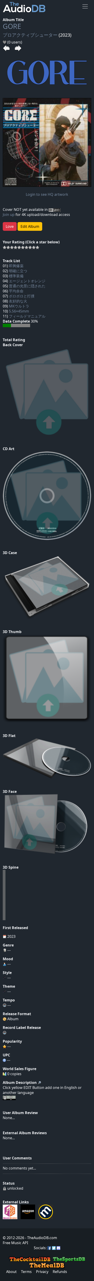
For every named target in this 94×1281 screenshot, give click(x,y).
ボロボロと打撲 (21, 296)
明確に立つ (18, 270)
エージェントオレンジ (27, 280)
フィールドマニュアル (27, 316)
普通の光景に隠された (27, 285)
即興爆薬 (16, 265)
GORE (12, 26)
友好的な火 (18, 301)
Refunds (60, 1271)
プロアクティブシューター (30, 35)
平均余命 (16, 291)
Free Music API (15, 1242)
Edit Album (30, 226)
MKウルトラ (19, 306)
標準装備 (16, 275)
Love (10, 226)
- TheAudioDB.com (40, 1237)
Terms (26, 1271)
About (11, 1271)
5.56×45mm (19, 311)
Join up (9, 214)
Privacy (42, 1271)
